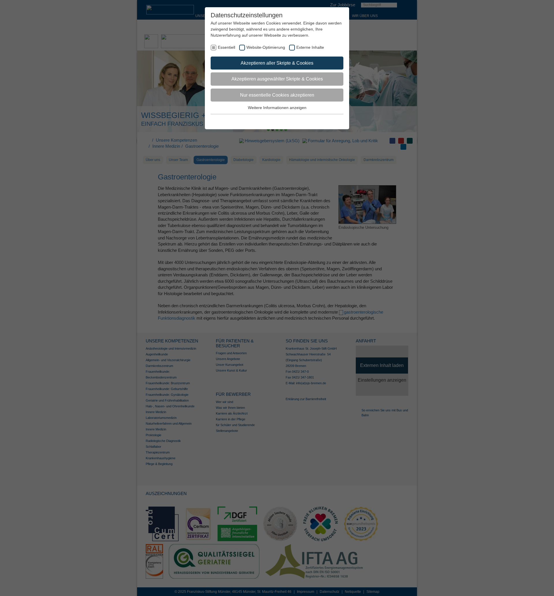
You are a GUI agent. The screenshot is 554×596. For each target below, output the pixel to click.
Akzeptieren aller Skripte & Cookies (277, 63)
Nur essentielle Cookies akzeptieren (277, 95)
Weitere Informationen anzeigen (277, 107)
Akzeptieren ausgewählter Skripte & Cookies (277, 78)
